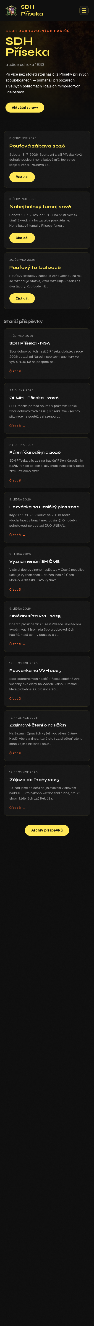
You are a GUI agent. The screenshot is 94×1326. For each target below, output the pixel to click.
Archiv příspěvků (47, 830)
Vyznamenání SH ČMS (34, 561)
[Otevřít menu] (84, 10)
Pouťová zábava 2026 (37, 146)
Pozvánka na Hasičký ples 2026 (44, 506)
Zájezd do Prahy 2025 (34, 779)
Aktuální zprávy (25, 107)
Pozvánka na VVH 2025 (35, 670)
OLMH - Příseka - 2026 (34, 397)
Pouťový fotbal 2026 (35, 267)
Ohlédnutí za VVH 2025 (35, 615)
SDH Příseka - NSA (29, 343)
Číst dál (22, 177)
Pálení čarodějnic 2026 (35, 452)
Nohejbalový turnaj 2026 (40, 207)
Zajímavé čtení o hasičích (37, 725)
